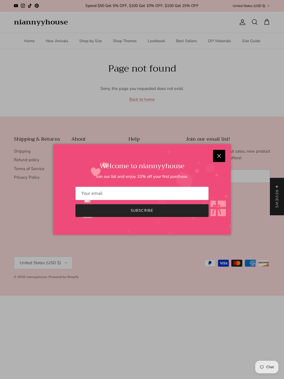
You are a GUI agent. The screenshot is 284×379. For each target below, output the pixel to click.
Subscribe (142, 210)
